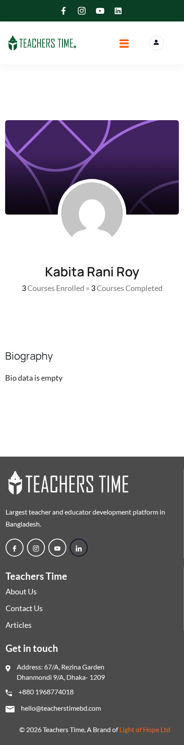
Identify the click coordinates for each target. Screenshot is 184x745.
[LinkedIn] (79, 548)
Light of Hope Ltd (144, 729)
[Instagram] (36, 548)
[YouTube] (57, 548)
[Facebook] (15, 548)
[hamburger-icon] (124, 44)
